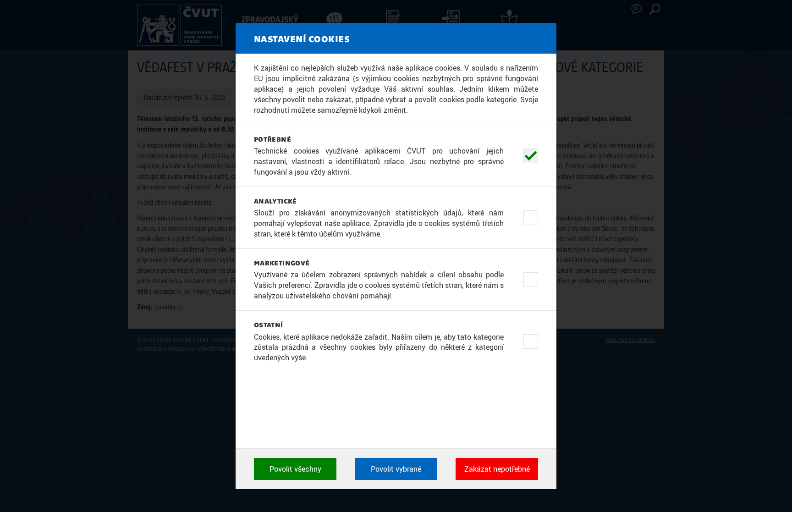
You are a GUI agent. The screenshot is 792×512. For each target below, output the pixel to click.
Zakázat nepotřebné (497, 469)
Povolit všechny (295, 469)
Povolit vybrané (396, 469)
